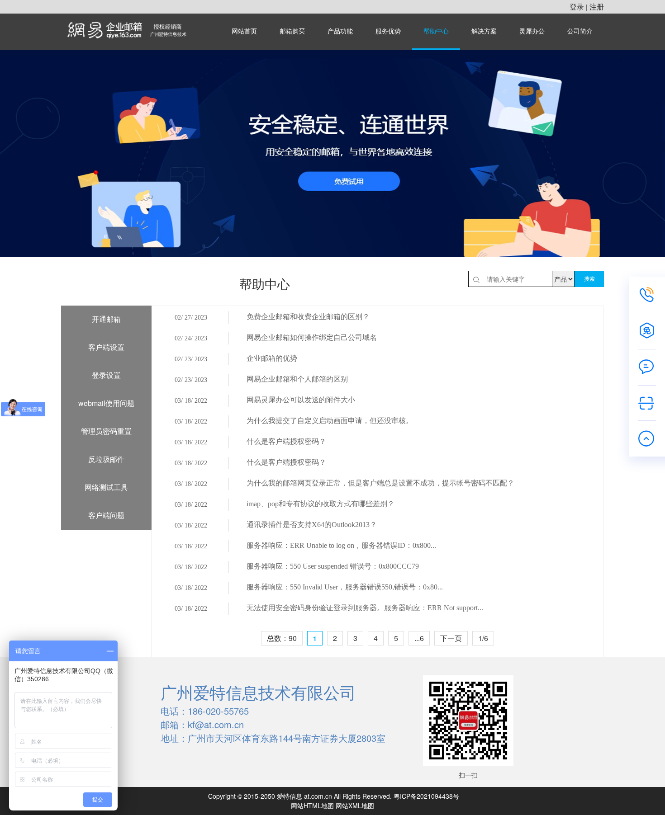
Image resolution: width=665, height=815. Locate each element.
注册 (596, 6)
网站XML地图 (355, 805)
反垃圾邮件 (106, 459)
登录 (577, 6)
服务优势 (388, 31)
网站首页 (244, 31)
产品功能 (340, 31)
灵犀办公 (532, 31)
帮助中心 (436, 31)
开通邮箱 (106, 319)
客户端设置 (106, 347)
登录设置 (106, 375)
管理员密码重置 (106, 431)
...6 (419, 638)
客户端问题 (106, 515)
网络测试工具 (106, 487)
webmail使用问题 (106, 403)
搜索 (589, 279)
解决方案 (484, 31)
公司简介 (580, 31)
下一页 (451, 638)
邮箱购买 (292, 31)
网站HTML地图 (312, 805)
